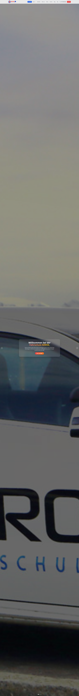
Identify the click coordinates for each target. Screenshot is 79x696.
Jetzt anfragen (39, 353)
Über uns (43, 1)
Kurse (34, 1)
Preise (47, 1)
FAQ (57, 1)
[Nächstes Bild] (77, 348)
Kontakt (69, 1)
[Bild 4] (40, 694)
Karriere (51, 1)
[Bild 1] (38, 694)
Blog (54, 1)
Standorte (38, 1)
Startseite (29, 1)
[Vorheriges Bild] (2, 348)
